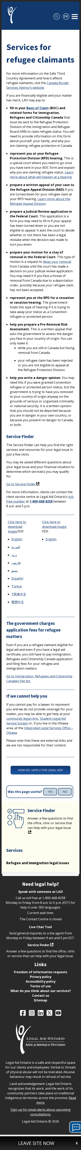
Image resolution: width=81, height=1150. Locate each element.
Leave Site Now (36, 1143)
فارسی (16, 563)
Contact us (40, 995)
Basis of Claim (37, 108)
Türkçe (16, 586)
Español (17, 578)
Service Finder (39, 945)
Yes (50, 791)
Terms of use (40, 986)
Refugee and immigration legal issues (37, 862)
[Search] (56, 15)
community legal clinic (22, 718)
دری (14, 555)
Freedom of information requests (40, 972)
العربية (15, 547)
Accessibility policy (40, 981)
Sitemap (40, 1000)
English (16, 539)
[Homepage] (10, 15)
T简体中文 (18, 594)
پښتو (14, 570)
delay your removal (57, 262)
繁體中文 (17, 602)
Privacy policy (40, 977)
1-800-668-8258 (40, 501)
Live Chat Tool (40, 927)
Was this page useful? (25, 792)
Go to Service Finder (21, 484)
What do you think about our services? (40, 991)
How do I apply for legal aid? (40, 770)
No (65, 791)
